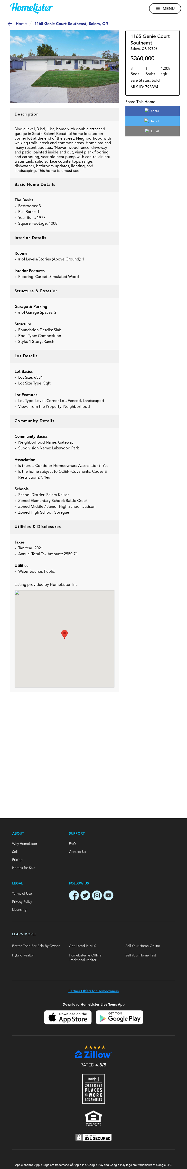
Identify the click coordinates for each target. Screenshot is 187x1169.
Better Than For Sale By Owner (36, 946)
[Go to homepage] (31, 8)
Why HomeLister (24, 844)
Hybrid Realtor (23, 955)
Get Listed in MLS (82, 946)
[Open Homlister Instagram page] (97, 896)
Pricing (17, 860)
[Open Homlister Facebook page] (74, 896)
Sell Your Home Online (142, 946)
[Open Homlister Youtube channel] (108, 896)
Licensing (19, 909)
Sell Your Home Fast (140, 955)
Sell (15, 852)
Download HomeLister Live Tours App (94, 1004)
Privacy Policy (22, 901)
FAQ (72, 844)
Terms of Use (22, 893)
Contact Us (77, 852)
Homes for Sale (23, 868)
